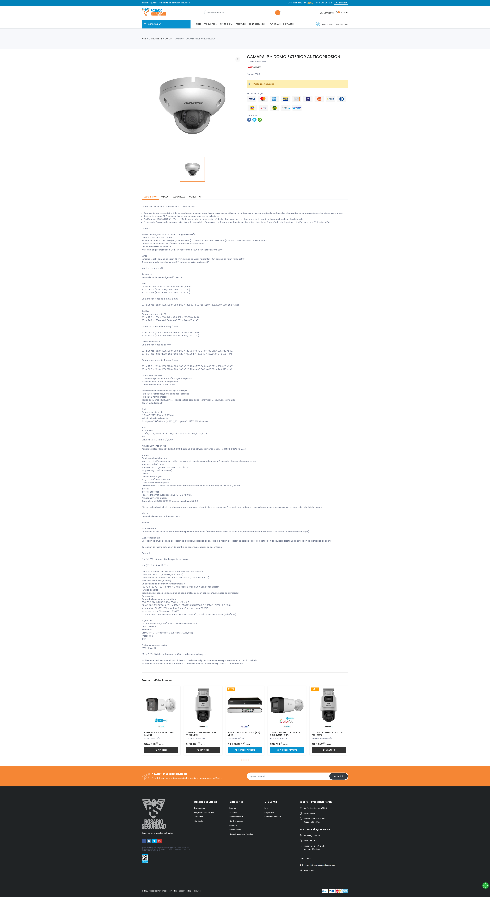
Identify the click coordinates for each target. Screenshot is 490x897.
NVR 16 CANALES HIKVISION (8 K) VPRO (244, 734)
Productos (209, 24)
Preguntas (241, 24)
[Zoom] (237, 59)
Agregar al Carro (246, 749)
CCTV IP (168, 39)
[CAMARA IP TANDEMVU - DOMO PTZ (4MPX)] (329, 707)
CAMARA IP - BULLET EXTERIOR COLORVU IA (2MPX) (285, 734)
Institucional (226, 24)
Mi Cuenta (328, 12)
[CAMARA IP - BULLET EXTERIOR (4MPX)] (161, 707)
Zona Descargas (257, 24)
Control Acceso (236, 821)
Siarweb (197, 891)
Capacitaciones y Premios (241, 834)
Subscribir (339, 776)
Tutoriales (275, 24)
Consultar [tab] (195, 196)
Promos (232, 808)
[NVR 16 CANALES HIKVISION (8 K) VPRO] (245, 707)
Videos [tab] (165, 196)
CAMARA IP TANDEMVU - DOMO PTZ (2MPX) (201, 734)
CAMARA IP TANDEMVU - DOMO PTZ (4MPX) (327, 734)
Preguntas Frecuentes (204, 812)
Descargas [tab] (179, 196)
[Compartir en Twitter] (254, 119)
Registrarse (269, 812)
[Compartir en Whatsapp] (259, 119)
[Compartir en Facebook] (249, 119)
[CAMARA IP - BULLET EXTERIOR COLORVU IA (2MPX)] (287, 707)
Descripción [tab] (150, 196)
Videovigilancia (155, 39)
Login (267, 808)
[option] (192, 169)
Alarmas (233, 812)
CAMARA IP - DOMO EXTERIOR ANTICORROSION (293, 56)
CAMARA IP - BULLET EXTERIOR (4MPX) (159, 734)
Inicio (198, 24)
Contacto (288, 24)
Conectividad (235, 829)
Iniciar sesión (341, 3)
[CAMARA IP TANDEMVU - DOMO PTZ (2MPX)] (203, 707)
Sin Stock (162, 749)
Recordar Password (273, 816)
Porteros (233, 825)
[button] (242, 760)
